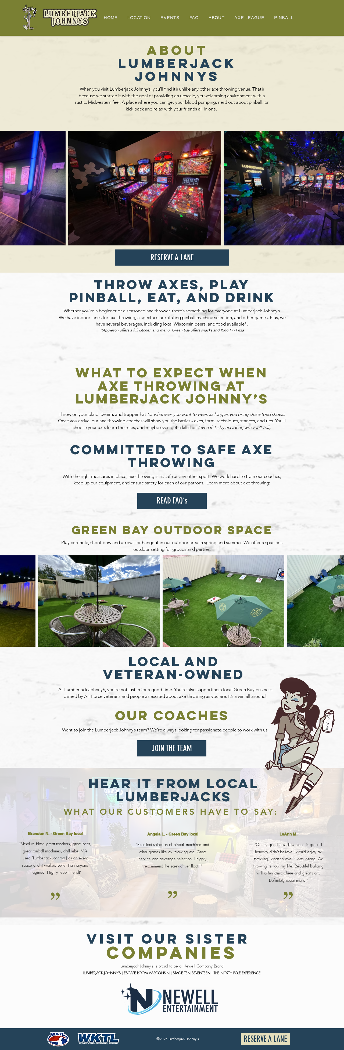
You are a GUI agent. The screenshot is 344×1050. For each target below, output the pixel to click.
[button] (139, 18)
